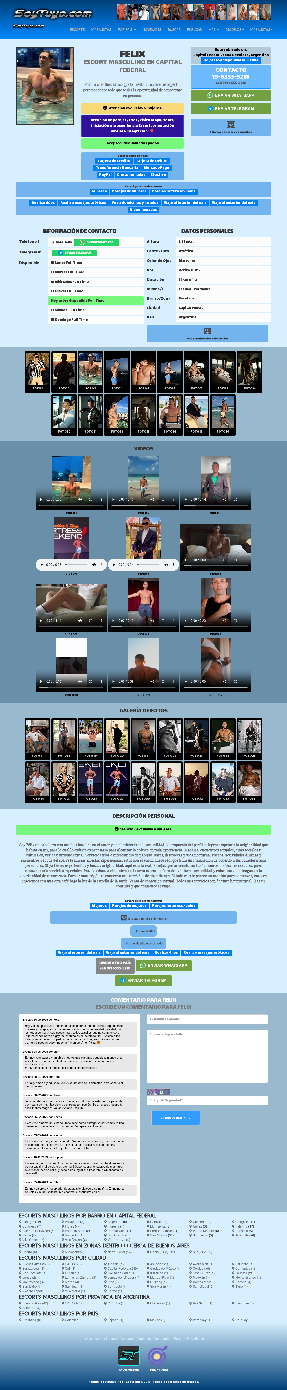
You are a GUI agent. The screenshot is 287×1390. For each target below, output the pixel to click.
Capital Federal (122, 1268)
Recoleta (241, 1230)
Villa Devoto (73, 1239)
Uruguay (243, 1320)
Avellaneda (202, 1264)
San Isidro (32, 1286)
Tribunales (242, 1235)
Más (213, 29)
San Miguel (203, 1286)
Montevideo (33, 1282)
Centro (29, 1251)
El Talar (72, 1273)
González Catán (121, 1273)
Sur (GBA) (202, 1251)
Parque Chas (116, 1230)
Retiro (26, 1235)
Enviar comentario (176, 1118)
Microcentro (76, 1251)
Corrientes (245, 1268)
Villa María (74, 1291)
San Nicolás (158, 1235)
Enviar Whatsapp (234, 95)
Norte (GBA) (119, 1251)
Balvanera (71, 1221)
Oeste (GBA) (162, 1251)
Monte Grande (248, 1277)
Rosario (243, 1282)
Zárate (114, 1291)
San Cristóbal (117, 1235)
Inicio (88, 1339)
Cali (69, 1268)
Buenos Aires (36, 1264)
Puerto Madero (203, 1230)
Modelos (233, 29)
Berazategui (33, 1268)
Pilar (113, 1282)
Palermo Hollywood (36, 1230)
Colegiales (242, 1221)
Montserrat (157, 1226)
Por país (126, 29)
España (115, 1320)
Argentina (33, 1320)
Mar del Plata (161, 1277)
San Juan (73, 1286)
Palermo (241, 1226)
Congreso (29, 1226)
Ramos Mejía (204, 1282)
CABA (73, 1264)
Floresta (113, 1226)
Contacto (127, 1339)
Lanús (29, 1277)
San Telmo (200, 1235)
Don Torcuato (34, 1273)
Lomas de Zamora (80, 1277)
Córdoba (201, 1268)
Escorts (77, 29)
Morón (71, 1282)
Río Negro (202, 1303)
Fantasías (143, 1339)
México (157, 1320)
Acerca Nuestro (106, 1339)
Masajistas (101, 29)
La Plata (243, 1273)
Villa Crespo (30, 1239)
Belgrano (113, 1221)
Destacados (162, 1339)
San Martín (160, 1286)
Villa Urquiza (116, 1239)
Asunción (158, 1264)
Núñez (197, 1226)
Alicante (115, 1264)
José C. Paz (203, 1273)
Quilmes (158, 1282)
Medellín (201, 1277)
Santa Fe (31, 1307)
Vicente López (35, 1291)
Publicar (194, 29)
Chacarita (199, 1221)
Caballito (156, 1221)
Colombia (73, 1320)
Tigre (241, 1286)
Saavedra (71, 1235)
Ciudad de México (165, 1268)
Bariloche (244, 1264)
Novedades (152, 29)
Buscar (174, 29)
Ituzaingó (158, 1273)
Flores (69, 1226)
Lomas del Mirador (123, 1277)
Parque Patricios (161, 1230)
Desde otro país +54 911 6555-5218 (115, 966)
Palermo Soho (74, 1230)
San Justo (117, 1286)
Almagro (28, 1221)
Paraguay (201, 1320)
